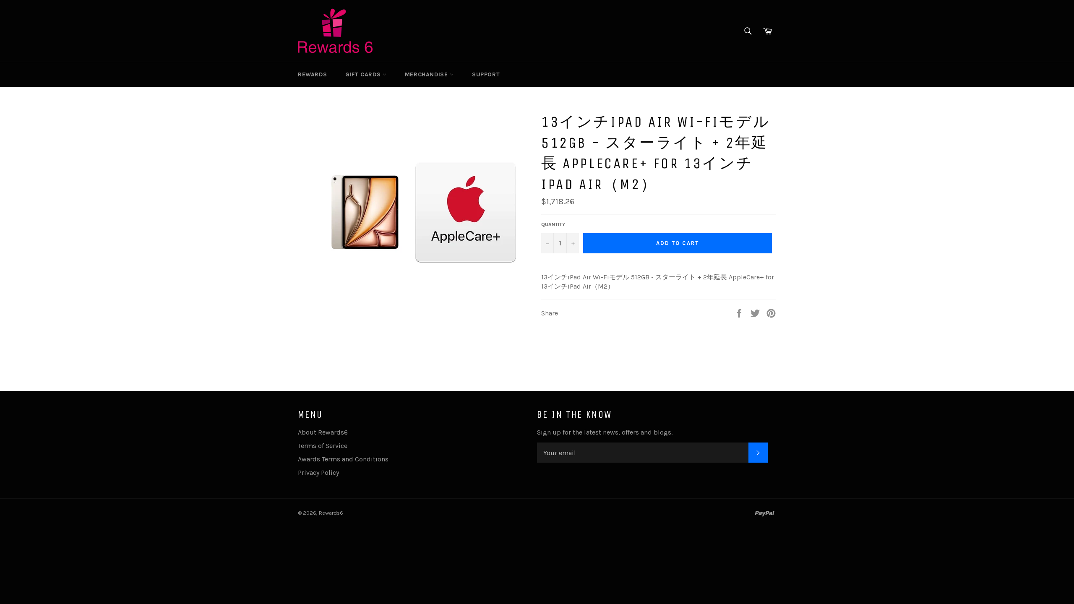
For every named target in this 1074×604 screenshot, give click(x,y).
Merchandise (427, 74)
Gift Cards (364, 74)
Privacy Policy (318, 472)
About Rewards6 (323, 432)
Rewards (312, 74)
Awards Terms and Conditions (343, 459)
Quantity (553, 224)
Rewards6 (331, 513)
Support (486, 74)
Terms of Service (322, 446)
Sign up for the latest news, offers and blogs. (605, 432)
